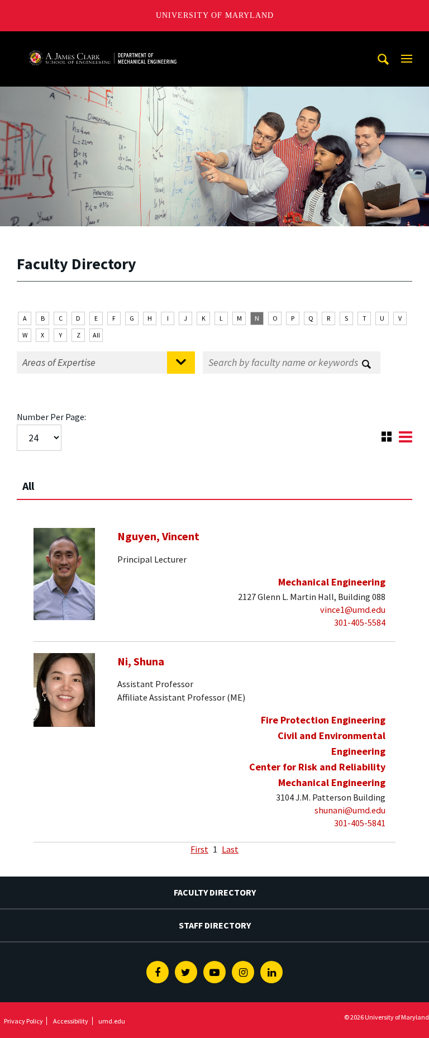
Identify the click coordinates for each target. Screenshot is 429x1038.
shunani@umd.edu (349, 810)
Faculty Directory (215, 892)
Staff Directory (215, 925)
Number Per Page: (51, 416)
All (96, 335)
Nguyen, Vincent (158, 536)
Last (230, 849)
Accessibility (70, 1021)
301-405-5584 (359, 622)
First (199, 849)
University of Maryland (215, 15)
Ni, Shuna (140, 661)
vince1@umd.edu (352, 609)
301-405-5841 (359, 823)
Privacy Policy (23, 1021)
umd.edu (111, 1021)
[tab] (214, 481)
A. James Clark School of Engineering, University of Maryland (102, 41)
